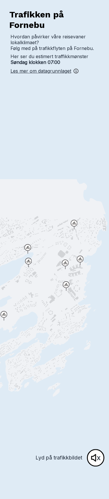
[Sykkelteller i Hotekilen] (28, 262)
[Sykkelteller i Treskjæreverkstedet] (65, 264)
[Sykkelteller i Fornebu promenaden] (80, 260)
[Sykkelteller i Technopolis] (66, 286)
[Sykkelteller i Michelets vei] (27, 249)
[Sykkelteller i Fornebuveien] (74, 224)
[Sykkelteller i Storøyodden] (4, 316)
